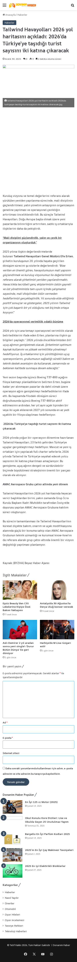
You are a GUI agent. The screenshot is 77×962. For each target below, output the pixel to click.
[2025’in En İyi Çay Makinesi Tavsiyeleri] (12, 855)
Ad (5, 722)
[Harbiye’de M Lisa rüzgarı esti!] (57, 629)
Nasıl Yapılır (12, 897)
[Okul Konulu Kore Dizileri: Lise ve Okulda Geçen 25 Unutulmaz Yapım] (12, 823)
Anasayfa (10, 14)
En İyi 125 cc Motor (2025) (41, 802)
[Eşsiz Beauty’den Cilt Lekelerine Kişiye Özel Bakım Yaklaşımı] (20, 590)
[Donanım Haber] (23, 5)
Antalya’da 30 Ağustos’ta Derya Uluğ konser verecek (57, 605)
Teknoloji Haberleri (16, 931)
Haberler (22, 14)
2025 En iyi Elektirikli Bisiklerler (45, 866)
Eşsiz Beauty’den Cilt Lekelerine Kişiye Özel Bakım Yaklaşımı (16, 607)
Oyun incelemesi (14, 920)
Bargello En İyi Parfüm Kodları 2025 (47, 834)
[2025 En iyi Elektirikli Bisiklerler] (12, 871)
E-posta (8, 737)
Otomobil (10, 909)
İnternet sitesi (11, 753)
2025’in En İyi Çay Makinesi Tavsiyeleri (49, 850)
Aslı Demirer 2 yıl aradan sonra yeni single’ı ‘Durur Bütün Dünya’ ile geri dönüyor (18, 648)
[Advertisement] (38, 149)
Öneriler (9, 903)
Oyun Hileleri (12, 914)
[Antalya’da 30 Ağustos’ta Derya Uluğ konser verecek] (57, 590)
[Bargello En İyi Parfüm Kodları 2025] (12, 839)
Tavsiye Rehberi (14, 925)
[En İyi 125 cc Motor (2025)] (12, 807)
